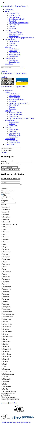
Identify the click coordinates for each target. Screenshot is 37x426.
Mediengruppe (5, 197)
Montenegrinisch (8, 314)
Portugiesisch (7, 331)
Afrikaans (6, 207)
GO (22, 67)
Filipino (5, 247)
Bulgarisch (6, 222)
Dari (4, 234)
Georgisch (6, 257)
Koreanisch (7, 289)
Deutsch (6, 237)
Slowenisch (7, 356)
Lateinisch (6, 299)
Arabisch (6, 212)
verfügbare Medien (9, 397)
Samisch (6, 346)
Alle (4, 195)
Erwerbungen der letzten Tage (10, 178)
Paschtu (5, 322)
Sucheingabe (7, 156)
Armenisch (6, 214)
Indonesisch (7, 272)
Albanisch (6, 209)
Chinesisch (6, 227)
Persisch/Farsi (7, 324)
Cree (4, 229)
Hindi (5, 267)
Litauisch (6, 304)
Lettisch (5, 302)
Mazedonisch (7, 312)
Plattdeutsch (7, 327)
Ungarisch (6, 381)
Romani (5, 339)
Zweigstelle (4, 201)
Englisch (6, 239)
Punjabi (5, 334)
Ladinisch (6, 297)
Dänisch (6, 232)
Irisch (5, 274)
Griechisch (6, 259)
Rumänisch (6, 341)
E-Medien (6, 193)
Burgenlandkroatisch (10, 224)
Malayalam (6, 307)
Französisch (7, 252)
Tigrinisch (6, 369)
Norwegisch (7, 319)
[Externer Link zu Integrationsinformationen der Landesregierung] (22, 85)
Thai (4, 366)
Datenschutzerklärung (8, 422)
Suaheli (5, 361)
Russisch (6, 344)
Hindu (5, 269)
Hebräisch (6, 264)
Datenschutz (13, 403)
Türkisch (6, 376)
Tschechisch (7, 371)
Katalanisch (7, 287)
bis (21, 184)
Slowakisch (7, 354)
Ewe (4, 244)
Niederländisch (8, 317)
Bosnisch (6, 219)
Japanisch (6, 282)
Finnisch (6, 249)
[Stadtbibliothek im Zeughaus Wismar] (13, 6)
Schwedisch (7, 349)
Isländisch (6, 277)
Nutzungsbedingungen (23, 422)
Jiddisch (5, 284)
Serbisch (6, 351)
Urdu (5, 384)
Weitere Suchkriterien (12, 174)
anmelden (4, 71)
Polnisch (6, 329)
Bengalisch (6, 217)
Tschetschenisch (8, 374)
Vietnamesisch (8, 386)
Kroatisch (6, 292)
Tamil (5, 364)
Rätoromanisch (8, 336)
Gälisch (5, 254)
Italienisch (6, 279)
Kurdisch (6, 294)
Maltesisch (6, 309)
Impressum (4, 403)
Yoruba (5, 389)
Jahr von (3, 182)
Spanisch (6, 359)
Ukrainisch (6, 379)
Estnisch (6, 242)
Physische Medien (9, 191)
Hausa (5, 262)
